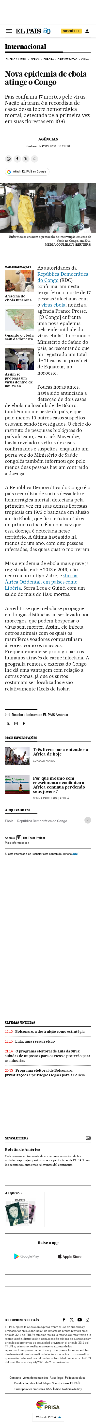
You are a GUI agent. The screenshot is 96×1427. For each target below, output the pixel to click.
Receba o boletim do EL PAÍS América (40, 715)
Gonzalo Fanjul (44, 760)
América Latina (16, 59)
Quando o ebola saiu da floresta (19, 337)
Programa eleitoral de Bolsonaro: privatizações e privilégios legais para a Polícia (45, 1072)
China (85, 59)
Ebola (9, 821)
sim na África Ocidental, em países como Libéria (41, 582)
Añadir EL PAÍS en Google (29, 171)
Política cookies (75, 1377)
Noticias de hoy (72, 1389)
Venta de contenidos (35, 1377)
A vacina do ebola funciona (18, 298)
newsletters (16, 1138)
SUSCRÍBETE (71, 31)
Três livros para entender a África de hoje (60, 752)
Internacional (25, 47)
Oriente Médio (67, 59)
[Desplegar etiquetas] (87, 820)
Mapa (46, 1383)
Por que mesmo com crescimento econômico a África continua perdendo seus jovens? (59, 785)
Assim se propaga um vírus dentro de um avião (19, 380)
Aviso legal (57, 1377)
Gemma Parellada (45, 798)
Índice (57, 1389)
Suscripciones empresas (30, 1389)
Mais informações (16, 842)
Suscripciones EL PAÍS (66, 1383)
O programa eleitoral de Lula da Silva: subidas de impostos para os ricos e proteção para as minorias (47, 1056)
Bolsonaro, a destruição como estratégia (50, 1031)
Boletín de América (22, 1150)
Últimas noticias (20, 1022)
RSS (49, 1389)
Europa (49, 59)
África (35, 59)
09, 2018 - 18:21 (54, 146)
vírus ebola (53, 305)
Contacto (15, 1377)
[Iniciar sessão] (87, 31)
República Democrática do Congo (42, 821)
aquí (75, 854)
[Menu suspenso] (9, 31)
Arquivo (12, 1193)
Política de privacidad (28, 1383)
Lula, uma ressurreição (35, 1041)
